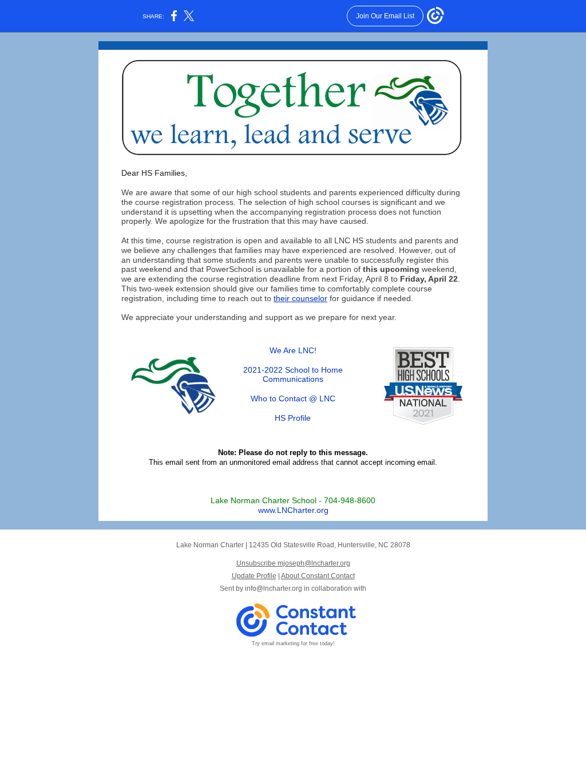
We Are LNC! (293, 350)
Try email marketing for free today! (293, 643)
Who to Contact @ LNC (293, 398)
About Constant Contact (318, 576)
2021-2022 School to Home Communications (293, 374)
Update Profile (254, 576)
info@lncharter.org (273, 588)
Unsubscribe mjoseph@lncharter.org (293, 563)
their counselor (300, 298)
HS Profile (293, 417)
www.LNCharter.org (293, 510)
